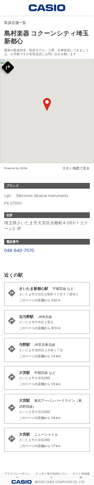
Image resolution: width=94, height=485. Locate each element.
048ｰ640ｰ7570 (19, 250)
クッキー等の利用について (51, 475)
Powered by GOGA (15, 168)
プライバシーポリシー (17, 475)
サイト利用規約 (81, 475)
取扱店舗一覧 (15, 22)
